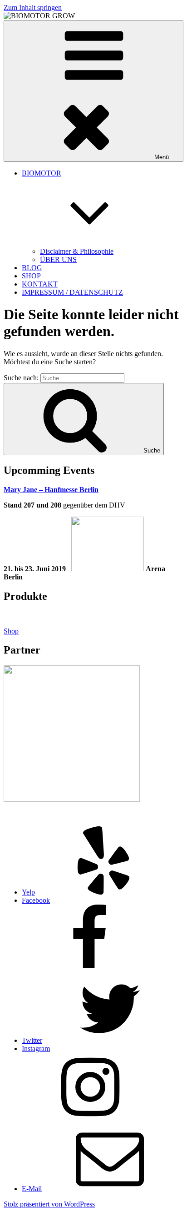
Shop (11, 631)
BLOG (32, 268)
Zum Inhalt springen (33, 7)
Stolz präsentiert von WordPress (49, 1204)
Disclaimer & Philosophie (76, 251)
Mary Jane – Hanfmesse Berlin (51, 489)
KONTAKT (40, 284)
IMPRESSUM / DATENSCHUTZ (72, 292)
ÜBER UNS (58, 259)
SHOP (31, 276)
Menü (161, 157)
